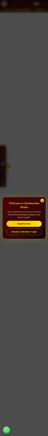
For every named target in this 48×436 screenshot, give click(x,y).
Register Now (24, 223)
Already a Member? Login (24, 231)
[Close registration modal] (42, 200)
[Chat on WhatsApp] (6, 430)
